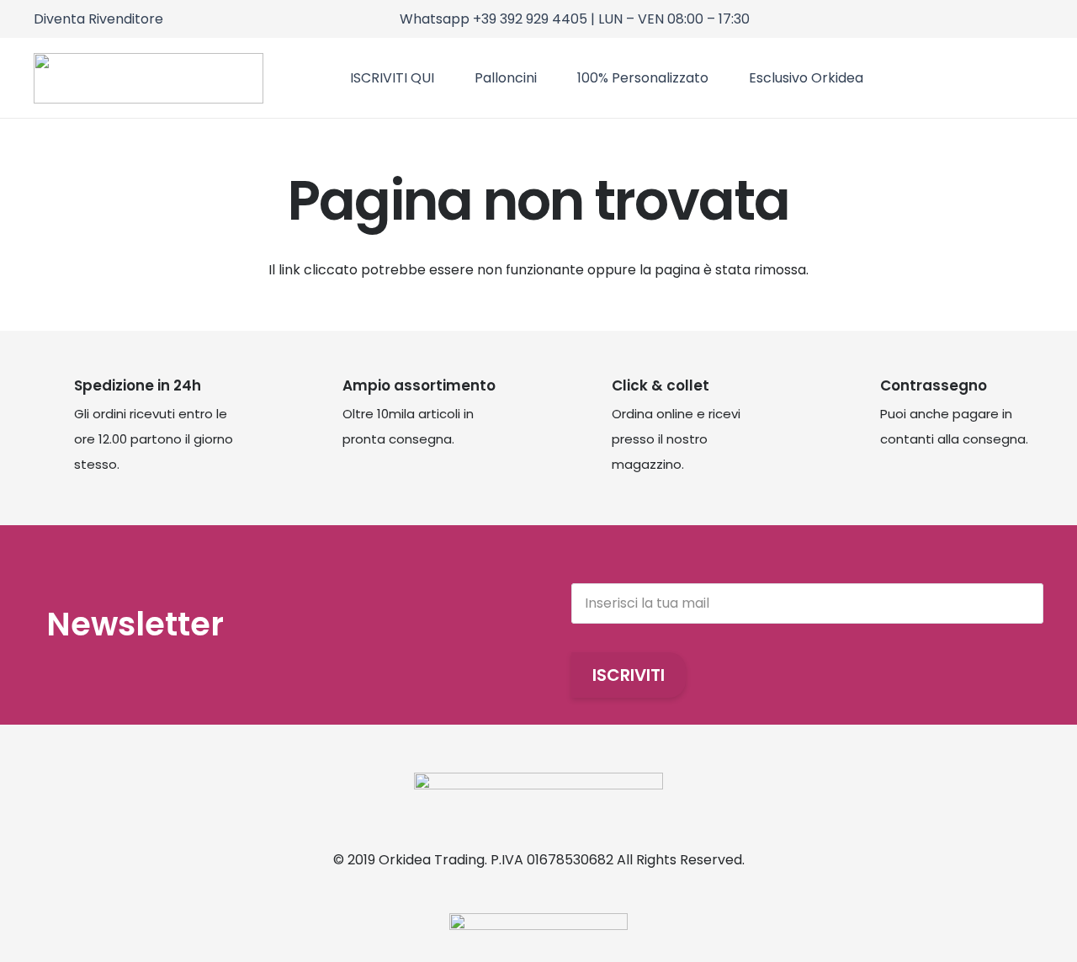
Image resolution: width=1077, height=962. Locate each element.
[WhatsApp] (1037, 17)
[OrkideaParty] (148, 78)
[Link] (956, 78)
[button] (1032, 78)
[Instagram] (992, 18)
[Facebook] (1015, 17)
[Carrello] (987, 78)
